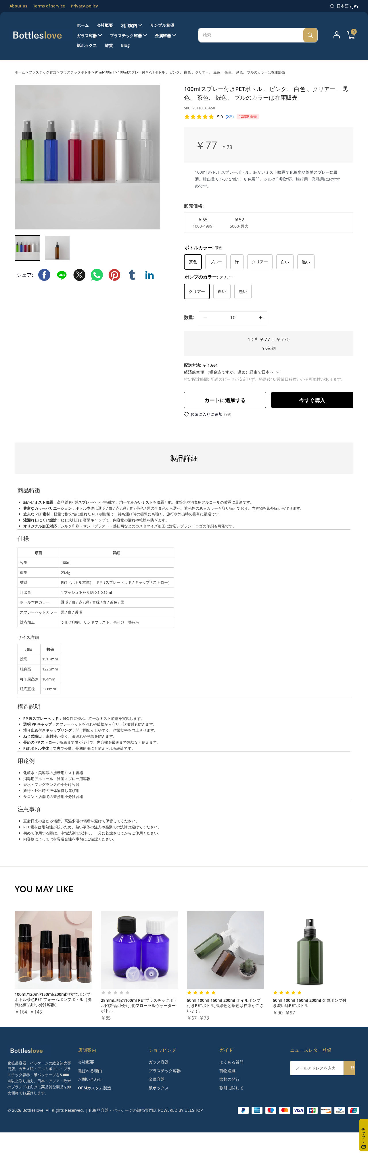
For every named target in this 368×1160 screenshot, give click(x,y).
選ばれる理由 (90, 1070)
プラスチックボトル (75, 72)
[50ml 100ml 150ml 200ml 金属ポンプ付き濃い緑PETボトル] (311, 950)
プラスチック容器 (42, 72)
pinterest (114, 275)
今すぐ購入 (312, 400)
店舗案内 (87, 1050)
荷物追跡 (227, 1070)
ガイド (226, 1050)
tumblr (132, 275)
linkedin (149, 275)
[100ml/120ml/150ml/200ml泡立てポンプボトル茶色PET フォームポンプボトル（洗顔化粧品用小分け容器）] (53, 950)
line (62, 275)
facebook (44, 275)
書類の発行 (229, 1079)
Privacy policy (84, 6)
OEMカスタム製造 (94, 1088)
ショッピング (162, 1050)
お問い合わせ (90, 1079)
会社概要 (86, 1062)
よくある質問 (231, 1062)
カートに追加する (225, 400)
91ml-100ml (104, 72)
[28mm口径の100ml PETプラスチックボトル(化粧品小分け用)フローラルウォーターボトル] (139, 950)
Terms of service (49, 6)
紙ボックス (159, 1088)
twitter (79, 275)
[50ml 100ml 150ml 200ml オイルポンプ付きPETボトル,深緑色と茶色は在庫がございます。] (225, 950)
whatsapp (97, 275)
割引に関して (231, 1088)
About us (18, 6)
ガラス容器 (159, 1062)
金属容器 (157, 1079)
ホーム (20, 72)
